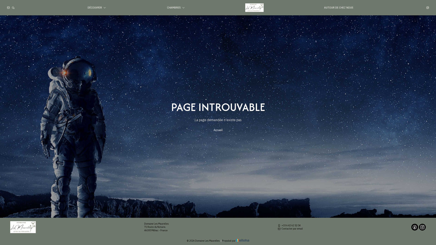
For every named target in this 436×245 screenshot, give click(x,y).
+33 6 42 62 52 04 (291, 225)
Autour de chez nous (338, 7)
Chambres (174, 7)
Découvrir (95, 7)
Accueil (218, 130)
